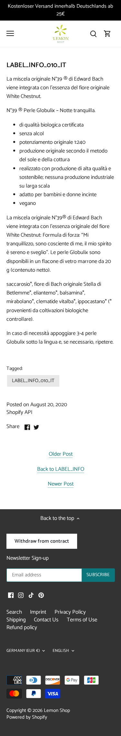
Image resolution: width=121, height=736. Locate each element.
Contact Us (46, 619)
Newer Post (61, 484)
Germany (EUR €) (23, 651)
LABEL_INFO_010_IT (33, 381)
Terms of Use (82, 619)
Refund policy (21, 627)
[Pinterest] (41, 595)
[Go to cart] (107, 33)
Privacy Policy (70, 612)
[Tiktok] (31, 595)
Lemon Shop (57, 710)
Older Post (61, 455)
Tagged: (14, 369)
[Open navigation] (10, 33)
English (61, 651)
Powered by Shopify (26, 717)
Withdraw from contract (42, 541)
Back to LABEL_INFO (60, 470)
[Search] (93, 33)
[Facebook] (11, 595)
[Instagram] (21, 595)
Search (14, 612)
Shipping (16, 619)
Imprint (38, 612)
